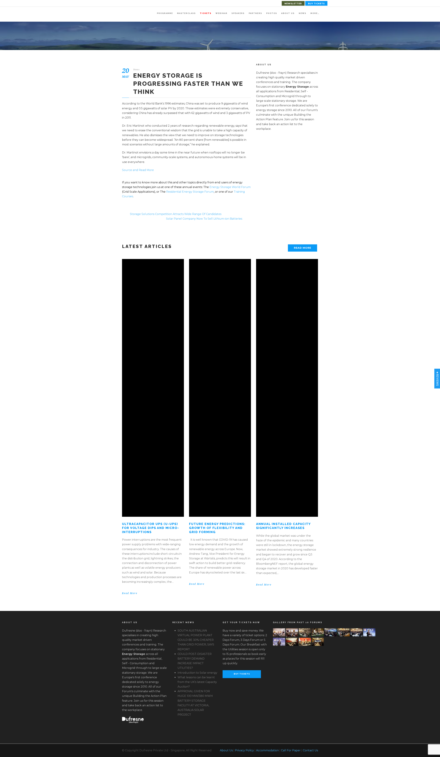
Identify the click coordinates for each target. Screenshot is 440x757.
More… (314, 13)
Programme (165, 13)
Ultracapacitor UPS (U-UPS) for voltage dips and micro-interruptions (150, 528)
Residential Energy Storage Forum (190, 191)
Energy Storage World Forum (230, 187)
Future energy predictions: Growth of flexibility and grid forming (217, 528)
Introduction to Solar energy (197, 672)
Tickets (205, 13)
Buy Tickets (316, 3)
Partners (255, 13)
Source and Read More (138, 170)
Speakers (238, 13)
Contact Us (310, 750)
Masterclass (186, 13)
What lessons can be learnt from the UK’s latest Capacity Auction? (197, 682)
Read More (302, 247)
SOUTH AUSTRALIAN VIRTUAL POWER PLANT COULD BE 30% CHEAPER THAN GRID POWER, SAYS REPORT (196, 640)
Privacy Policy (244, 750)
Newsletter (293, 3)
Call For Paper (291, 750)
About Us (288, 13)
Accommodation (267, 750)
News (302, 13)
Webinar (221, 13)
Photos (271, 13)
